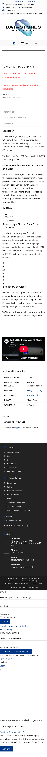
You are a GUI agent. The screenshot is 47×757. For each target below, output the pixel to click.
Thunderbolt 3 (33, 395)
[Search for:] (36, 43)
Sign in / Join (31, 1)
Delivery (10, 487)
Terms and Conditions (16, 503)
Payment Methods (14, 491)
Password (4, 614)
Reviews (10, 499)
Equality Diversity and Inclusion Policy (17, 583)
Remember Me (10, 617)
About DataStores (14, 452)
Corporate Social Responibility (29, 578)
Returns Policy (13, 495)
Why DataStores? (14, 472)
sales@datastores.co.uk (23, 559)
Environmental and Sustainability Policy (22, 581)
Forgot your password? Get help (14, 626)
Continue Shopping (8, 732)
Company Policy (11, 578)
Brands (10, 460)
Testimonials (12, 468)
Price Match (12, 464)
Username (5, 606)
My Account (19, 1)
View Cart (22, 732)
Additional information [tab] (15, 118)
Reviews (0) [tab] (8, 123)
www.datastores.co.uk (22, 567)
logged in (18, 427)
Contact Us (11, 483)
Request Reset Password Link (16, 651)
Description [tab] (9, 112)
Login (5, 622)
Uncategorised (15, 97)
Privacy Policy (37, 583)
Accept (6, 749)
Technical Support (14, 507)
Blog (8, 456)
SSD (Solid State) (34, 390)
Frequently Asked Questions (18, 510)
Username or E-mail (9, 647)
